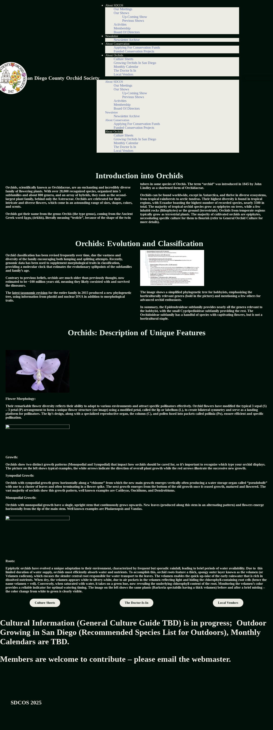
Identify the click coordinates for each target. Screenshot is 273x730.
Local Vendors (123, 74)
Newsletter (111, 36)
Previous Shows (133, 20)
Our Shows (121, 13)
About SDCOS (114, 5)
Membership (122, 28)
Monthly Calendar (126, 66)
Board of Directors (127, 32)
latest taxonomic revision (30, 293)
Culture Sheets (123, 59)
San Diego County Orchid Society (62, 78)
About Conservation (117, 43)
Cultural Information (37, 622)
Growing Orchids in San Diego (135, 63)
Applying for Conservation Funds (137, 47)
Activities (120, 24)
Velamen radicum (18, 576)
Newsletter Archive (127, 40)
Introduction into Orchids (139, 175)
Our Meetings (123, 9)
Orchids (11, 187)
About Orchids (114, 55)
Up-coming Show (134, 17)
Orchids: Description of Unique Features (136, 332)
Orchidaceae (61, 187)
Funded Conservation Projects (134, 51)
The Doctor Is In (125, 70)
